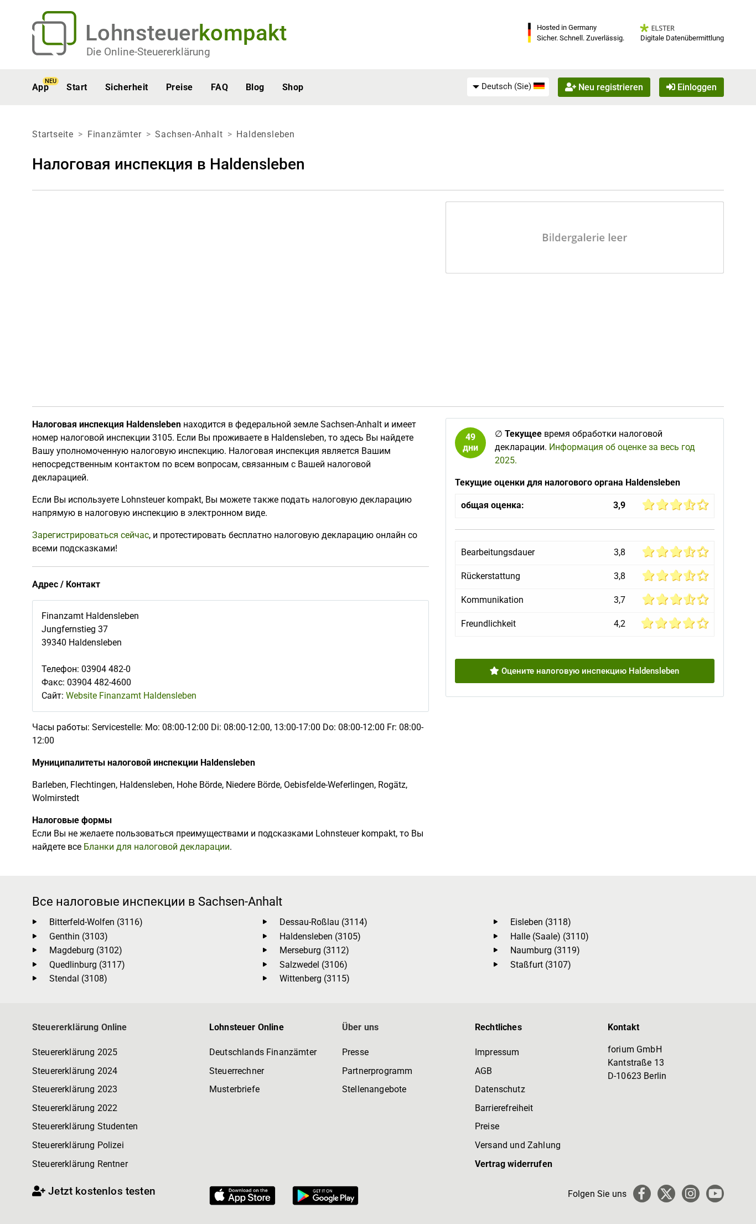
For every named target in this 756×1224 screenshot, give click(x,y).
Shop (293, 87)
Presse (355, 1052)
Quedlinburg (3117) (87, 964)
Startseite (53, 134)
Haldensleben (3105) (320, 936)
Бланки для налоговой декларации (157, 846)
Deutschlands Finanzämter (263, 1052)
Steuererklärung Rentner (80, 1164)
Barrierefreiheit (504, 1108)
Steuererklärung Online (79, 1027)
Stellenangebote (374, 1089)
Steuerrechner (236, 1071)
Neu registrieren (609, 87)
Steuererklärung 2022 (74, 1108)
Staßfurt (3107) (540, 964)
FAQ (219, 87)
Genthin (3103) (78, 936)
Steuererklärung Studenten (85, 1126)
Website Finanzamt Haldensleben (131, 695)
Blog (255, 87)
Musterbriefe (234, 1089)
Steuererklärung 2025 (74, 1052)
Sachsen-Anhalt (188, 134)
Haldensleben (265, 134)
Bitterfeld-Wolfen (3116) (96, 922)
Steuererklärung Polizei (78, 1145)
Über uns (360, 1027)
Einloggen (696, 87)
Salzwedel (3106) (313, 964)
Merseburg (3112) (314, 950)
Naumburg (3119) (545, 950)
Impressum (497, 1052)
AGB (483, 1071)
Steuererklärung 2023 (74, 1089)
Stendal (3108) (78, 978)
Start (76, 87)
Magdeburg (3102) (85, 950)
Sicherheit (126, 87)
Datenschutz (500, 1089)
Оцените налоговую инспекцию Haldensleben (589, 671)
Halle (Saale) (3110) (549, 936)
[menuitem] (508, 87)
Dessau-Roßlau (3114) (323, 922)
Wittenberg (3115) (314, 978)
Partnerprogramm (377, 1071)
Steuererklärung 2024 (74, 1071)
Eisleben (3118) (540, 922)
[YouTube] (715, 1193)
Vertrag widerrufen (513, 1164)
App (40, 87)
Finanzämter (114, 134)
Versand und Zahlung (518, 1145)
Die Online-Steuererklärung (148, 51)
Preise (179, 87)
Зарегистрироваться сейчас (90, 535)
